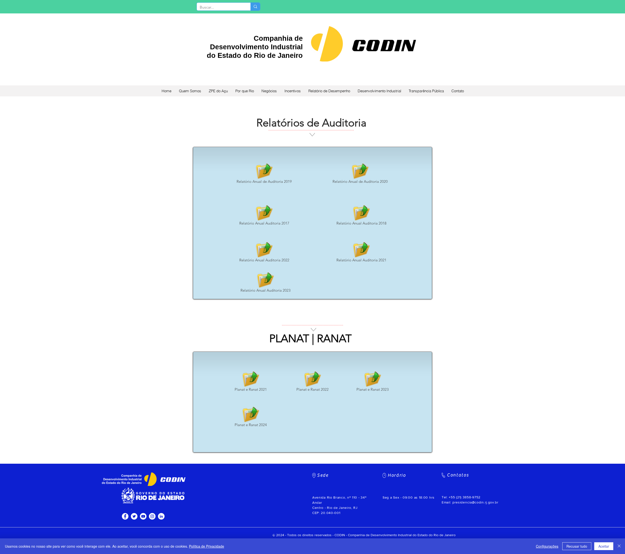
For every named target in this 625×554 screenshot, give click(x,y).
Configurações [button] (547, 546)
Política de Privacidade (206, 546)
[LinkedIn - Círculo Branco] (161, 516)
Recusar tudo (576, 546)
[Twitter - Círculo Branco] (134, 516)
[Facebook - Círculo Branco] (125, 516)
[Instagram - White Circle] (152, 516)
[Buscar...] (255, 6)
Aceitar (603, 546)
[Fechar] (619, 546)
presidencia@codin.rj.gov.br (475, 502)
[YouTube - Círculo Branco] (143, 516)
